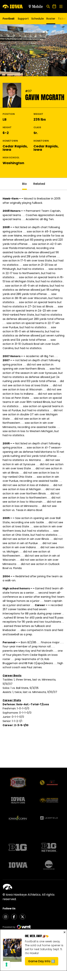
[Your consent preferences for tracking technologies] (6, 964)
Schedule (37, 18)
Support (23, 18)
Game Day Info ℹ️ (43, 962)
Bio (24, 184)
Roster (50, 18)
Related (39, 184)
